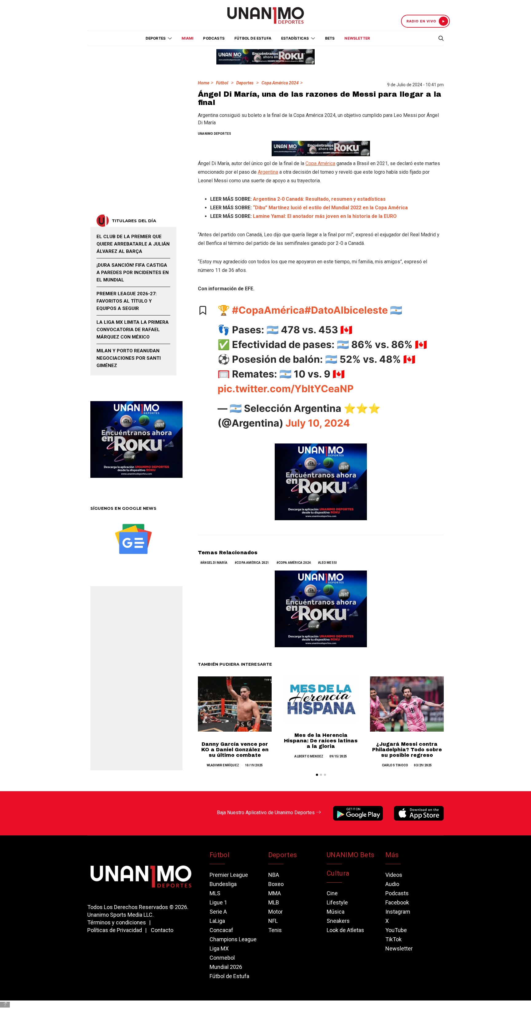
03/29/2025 (423, 765)
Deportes (245, 82)
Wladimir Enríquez (223, 765)
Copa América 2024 (280, 82)
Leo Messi (328, 562)
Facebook (397, 902)
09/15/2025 (338, 756)
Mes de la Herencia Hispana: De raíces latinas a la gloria (321, 741)
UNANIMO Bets (350, 855)
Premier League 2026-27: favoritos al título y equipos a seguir (126, 301)
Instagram (397, 911)
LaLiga (217, 921)
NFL (273, 921)
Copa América (320, 163)
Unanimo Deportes (214, 133)
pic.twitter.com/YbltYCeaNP (286, 389)
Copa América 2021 (253, 562)
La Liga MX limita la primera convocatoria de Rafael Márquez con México (132, 329)
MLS (215, 893)
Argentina (268, 172)
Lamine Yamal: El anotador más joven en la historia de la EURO (325, 216)
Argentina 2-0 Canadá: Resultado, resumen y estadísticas (319, 199)
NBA (273, 875)
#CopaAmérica (268, 310)
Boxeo (276, 884)
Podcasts (214, 38)
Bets (330, 38)
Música (335, 911)
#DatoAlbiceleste (346, 310)
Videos (393, 875)
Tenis (275, 930)
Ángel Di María (214, 562)
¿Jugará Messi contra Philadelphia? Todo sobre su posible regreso (407, 749)
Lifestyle (337, 902)
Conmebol (222, 957)
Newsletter (357, 38)
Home (203, 82)
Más (392, 855)
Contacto (162, 930)
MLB (273, 902)
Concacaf (221, 930)
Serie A (218, 911)
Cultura (338, 873)
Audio (392, 884)
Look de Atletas (345, 930)
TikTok (393, 939)
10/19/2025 (254, 765)
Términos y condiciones (116, 922)
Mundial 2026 (226, 967)
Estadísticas (295, 38)
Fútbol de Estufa (252, 38)
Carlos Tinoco (395, 765)
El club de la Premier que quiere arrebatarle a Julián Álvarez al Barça (133, 244)
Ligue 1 (218, 902)
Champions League (233, 939)
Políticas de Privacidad (114, 930)
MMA (274, 893)
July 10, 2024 (317, 423)
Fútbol (222, 82)
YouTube (396, 930)
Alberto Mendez (308, 756)
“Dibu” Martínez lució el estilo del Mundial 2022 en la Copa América (330, 208)
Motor (275, 911)
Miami (187, 38)
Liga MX (219, 948)
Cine (332, 893)
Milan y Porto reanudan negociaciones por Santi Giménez (128, 358)
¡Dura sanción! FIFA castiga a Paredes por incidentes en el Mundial (132, 272)
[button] (317, 775)
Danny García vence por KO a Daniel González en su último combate (235, 749)
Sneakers (338, 921)
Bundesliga (223, 884)
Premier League (229, 875)
